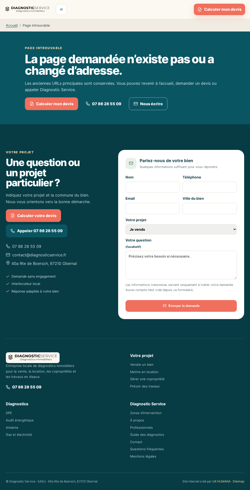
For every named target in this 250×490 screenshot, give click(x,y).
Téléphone (192, 177)
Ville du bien (193, 198)
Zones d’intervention (146, 413)
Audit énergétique (20, 420)
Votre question (138, 243)
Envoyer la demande (183, 306)
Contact (136, 442)
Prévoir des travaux (145, 386)
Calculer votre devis (36, 215)
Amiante (12, 427)
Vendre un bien (142, 364)
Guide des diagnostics (147, 435)
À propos (137, 420)
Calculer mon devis (222, 9)
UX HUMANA (221, 481)
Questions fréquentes (147, 449)
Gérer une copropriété (147, 379)
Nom (129, 177)
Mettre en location (144, 372)
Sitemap (238, 481)
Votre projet (135, 220)
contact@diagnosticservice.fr (39, 254)
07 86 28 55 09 (106, 103)
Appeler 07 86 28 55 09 (40, 230)
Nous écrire (151, 103)
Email (130, 198)
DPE (9, 413)
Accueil (12, 25)
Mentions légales (143, 456)
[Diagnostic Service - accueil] (27, 9)
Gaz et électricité (19, 435)
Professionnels (141, 427)
